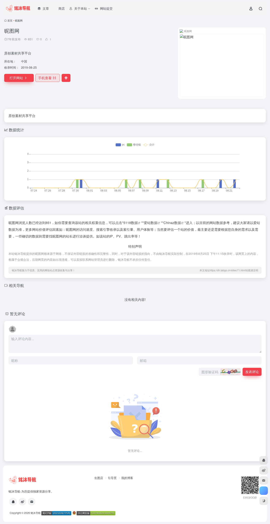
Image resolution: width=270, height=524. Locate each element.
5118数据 (130, 222)
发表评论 (252, 371)
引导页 (112, 478)
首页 (9, 20)
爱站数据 (150, 222)
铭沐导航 (36, 512)
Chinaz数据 (172, 222)
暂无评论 (17, 313)
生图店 (98, 478)
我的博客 (127, 478)
